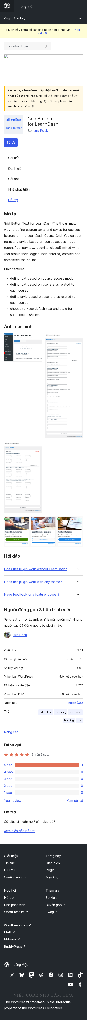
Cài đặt (13, 179)
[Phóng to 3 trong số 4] (36, 446)
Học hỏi (10, 890)
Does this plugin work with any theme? (33, 582)
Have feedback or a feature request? (31, 594)
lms (79, 720)
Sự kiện (51, 898)
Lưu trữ (9, 870)
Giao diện (53, 863)
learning (69, 720)
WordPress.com (18, 925)
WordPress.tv (16, 912)
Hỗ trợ (13, 200)
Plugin (50, 870)
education (46, 712)
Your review (12, 801)
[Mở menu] (80, 6)
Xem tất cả (75, 801)
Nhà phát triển (19, 189)
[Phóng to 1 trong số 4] (36, 339)
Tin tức (9, 863)
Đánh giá (14, 169)
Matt (9, 932)
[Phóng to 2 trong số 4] (77, 339)
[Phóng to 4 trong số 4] (77, 521)
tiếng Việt (21, 965)
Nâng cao (11, 732)
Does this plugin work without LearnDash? (35, 569)
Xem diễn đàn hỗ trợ (19, 831)
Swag (52, 912)
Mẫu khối (52, 877)
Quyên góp (56, 905)
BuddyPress (15, 947)
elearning (60, 712)
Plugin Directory (14, 18)
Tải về (11, 142)
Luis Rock (40, 131)
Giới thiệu (11, 856)
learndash (75, 712)
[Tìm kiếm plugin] (47, 46)
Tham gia (52, 890)
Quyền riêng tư (15, 877)
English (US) (75, 702)
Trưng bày (53, 856)
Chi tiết (13, 158)
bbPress (12, 939)
